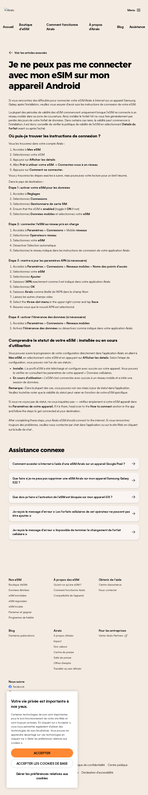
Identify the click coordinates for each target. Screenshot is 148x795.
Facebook (18, 686)
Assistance (137, 27)
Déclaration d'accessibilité (97, 772)
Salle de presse (62, 657)
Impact (57, 641)
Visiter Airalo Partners (111, 635)
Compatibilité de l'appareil (69, 595)
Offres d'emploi (62, 662)
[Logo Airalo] (15, 10)
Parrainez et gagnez (20, 612)
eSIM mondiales (18, 595)
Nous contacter (108, 590)
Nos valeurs (60, 646)
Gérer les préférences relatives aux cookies (42, 776)
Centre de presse (64, 652)
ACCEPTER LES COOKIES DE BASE (42, 763)
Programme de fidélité (21, 617)
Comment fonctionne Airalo (62, 27)
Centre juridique (117, 765)
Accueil (8, 27)
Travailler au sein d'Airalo (67, 668)
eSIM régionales (18, 601)
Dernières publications (21, 635)
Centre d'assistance (110, 584)
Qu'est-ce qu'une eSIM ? (67, 584)
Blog (120, 27)
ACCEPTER (42, 753)
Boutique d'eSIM (25, 27)
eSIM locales (16, 606)
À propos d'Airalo (95, 27)
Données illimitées (19, 590)
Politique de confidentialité (88, 765)
